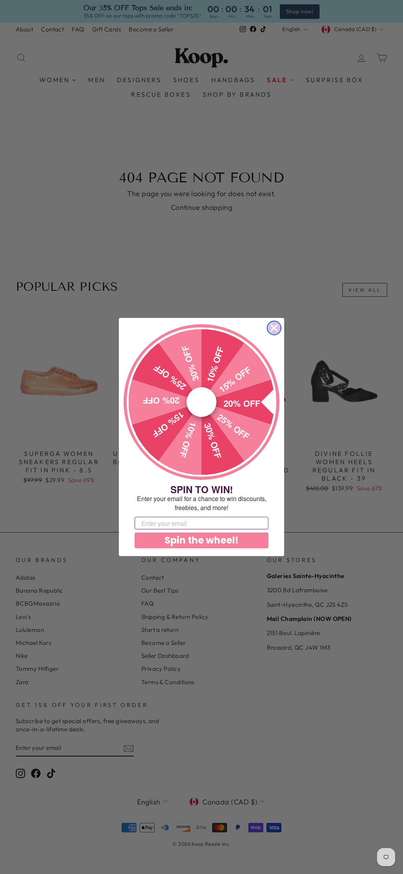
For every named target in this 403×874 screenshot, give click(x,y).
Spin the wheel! (201, 540)
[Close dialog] (274, 328)
